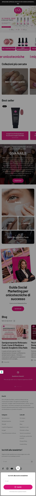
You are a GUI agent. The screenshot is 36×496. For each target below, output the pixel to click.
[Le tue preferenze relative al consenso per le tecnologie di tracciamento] (1, 372)
